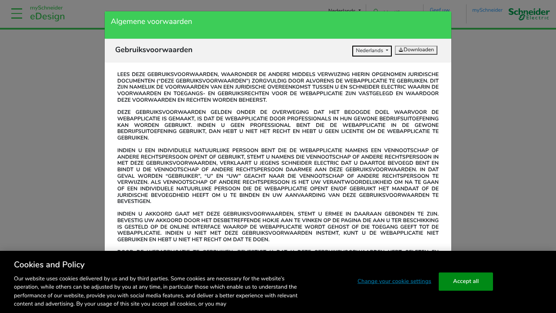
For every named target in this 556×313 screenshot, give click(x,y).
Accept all (466, 281)
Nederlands (370, 50)
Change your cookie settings (394, 281)
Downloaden (419, 50)
